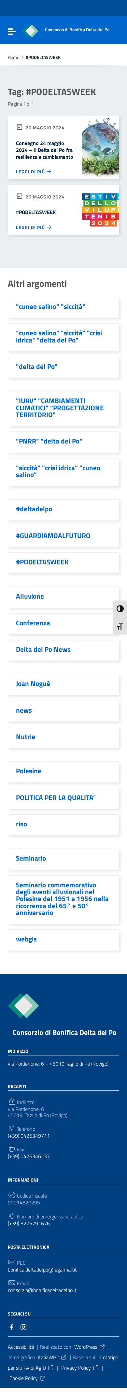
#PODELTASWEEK (36, 212)
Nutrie (25, 736)
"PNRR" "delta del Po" (49, 441)
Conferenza (33, 623)
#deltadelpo (34, 508)
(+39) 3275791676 (29, 1223)
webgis (26, 939)
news (24, 710)
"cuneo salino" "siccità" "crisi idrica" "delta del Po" (59, 336)
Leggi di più (31, 171)
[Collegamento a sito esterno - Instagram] (23, 1327)
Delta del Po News (43, 649)
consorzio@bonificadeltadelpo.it (42, 1290)
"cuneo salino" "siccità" (50, 306)
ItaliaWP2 (48, 1357)
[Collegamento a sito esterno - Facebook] (12, 1327)
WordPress (85, 1347)
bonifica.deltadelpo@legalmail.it (42, 1270)
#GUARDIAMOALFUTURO (53, 535)
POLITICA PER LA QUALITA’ (55, 797)
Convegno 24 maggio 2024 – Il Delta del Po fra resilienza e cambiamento (44, 150)
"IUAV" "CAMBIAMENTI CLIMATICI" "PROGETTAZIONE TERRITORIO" (60, 407)
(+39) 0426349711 (29, 1136)
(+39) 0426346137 (29, 1156)
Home (13, 57)
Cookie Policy (23, 1378)
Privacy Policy (76, 1368)
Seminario (31, 858)
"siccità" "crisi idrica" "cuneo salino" (58, 471)
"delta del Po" (37, 366)
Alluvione (30, 596)
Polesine (28, 770)
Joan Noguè (33, 683)
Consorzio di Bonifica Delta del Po (65, 1032)
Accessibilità (21, 1347)
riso (21, 824)
